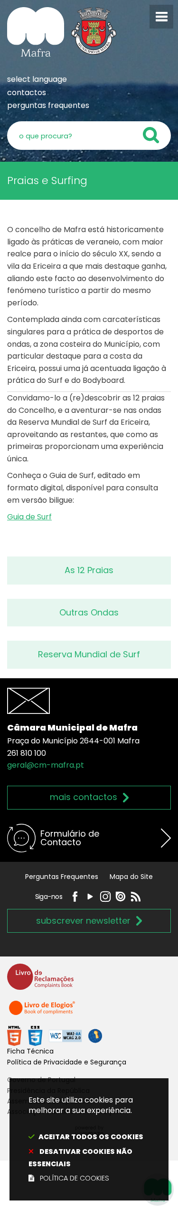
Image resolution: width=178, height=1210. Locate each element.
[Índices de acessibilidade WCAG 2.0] (54, 1035)
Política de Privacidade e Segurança (66, 1062)
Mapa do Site (131, 876)
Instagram (105, 896)
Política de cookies (74, 1178)
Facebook (75, 896)
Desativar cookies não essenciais (80, 1158)
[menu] (161, 17)
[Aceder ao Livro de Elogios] (42, 1011)
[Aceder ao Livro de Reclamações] (40, 981)
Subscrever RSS (135, 896)
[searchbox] (89, 135)
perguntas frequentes (48, 105)
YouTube (90, 896)
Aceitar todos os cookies (90, 1137)
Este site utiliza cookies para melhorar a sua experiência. (85, 1139)
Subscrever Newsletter (83, 921)
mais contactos (83, 797)
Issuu (120, 896)
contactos (26, 92)
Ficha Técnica (30, 1051)
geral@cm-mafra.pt (45, 765)
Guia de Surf (29, 516)
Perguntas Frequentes (61, 876)
